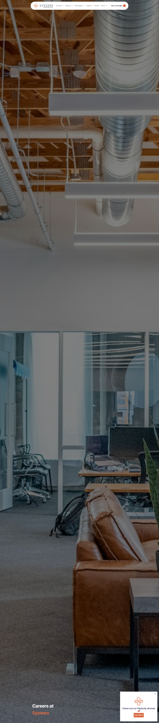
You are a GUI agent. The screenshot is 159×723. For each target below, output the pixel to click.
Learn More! (138, 715)
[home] (43, 5)
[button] (59, 5)
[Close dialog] (155, 693)
